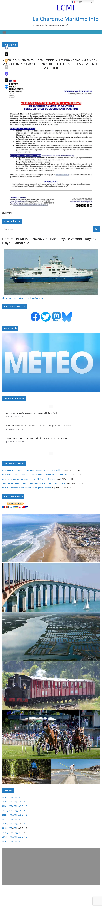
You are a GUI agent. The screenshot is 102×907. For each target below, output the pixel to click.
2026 (4, 797)
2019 (4, 828)
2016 (4, 841)
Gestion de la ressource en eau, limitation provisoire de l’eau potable (36, 425)
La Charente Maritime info (66, 18)
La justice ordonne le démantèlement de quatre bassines (26, 487)
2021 (4, 819)
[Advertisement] (51, 866)
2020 (4, 823)
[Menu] (4, 32)
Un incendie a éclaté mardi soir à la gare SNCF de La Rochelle (28, 479)
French (78, 2)
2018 (4, 832)
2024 (4, 806)
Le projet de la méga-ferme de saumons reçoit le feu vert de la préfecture (38, 438)
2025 (4, 801)
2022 (4, 815)
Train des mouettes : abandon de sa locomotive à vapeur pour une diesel (38, 413)
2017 (4, 837)
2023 (4, 810)
